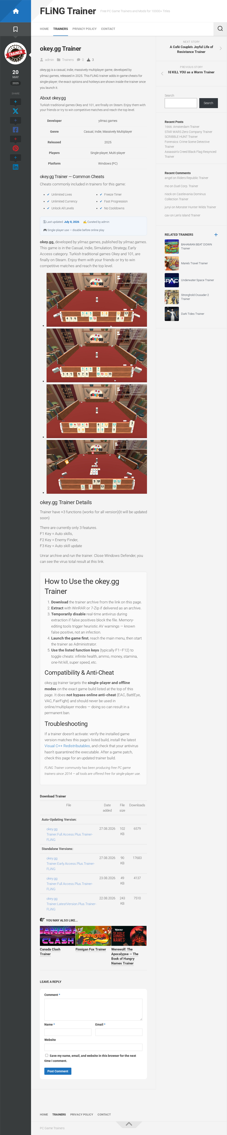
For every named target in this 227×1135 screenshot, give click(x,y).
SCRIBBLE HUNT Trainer (181, 136)
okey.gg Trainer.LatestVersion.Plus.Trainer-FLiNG (71, 904)
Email (100, 1024)
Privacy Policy (84, 29)
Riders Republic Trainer (192, 178)
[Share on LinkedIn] (15, 162)
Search (169, 95)
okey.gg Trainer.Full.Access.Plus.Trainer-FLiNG (70, 834)
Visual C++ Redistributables (67, 746)
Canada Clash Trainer (50, 951)
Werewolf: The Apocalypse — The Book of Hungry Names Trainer (124, 956)
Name (49, 1024)
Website (50, 1040)
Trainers (60, 29)
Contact (108, 29)
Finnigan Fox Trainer (91, 949)
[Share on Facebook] (15, 125)
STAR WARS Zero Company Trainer (188, 132)
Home (44, 29)
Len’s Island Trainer (187, 215)
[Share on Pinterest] (15, 144)
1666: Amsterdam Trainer (182, 126)
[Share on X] (15, 107)
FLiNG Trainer (68, 11)
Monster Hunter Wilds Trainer (196, 207)
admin (49, 60)
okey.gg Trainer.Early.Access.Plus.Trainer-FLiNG (71, 863)
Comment (52, 995)
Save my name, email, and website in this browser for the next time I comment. (90, 1058)
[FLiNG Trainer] (15, 11)
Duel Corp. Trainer (186, 186)
